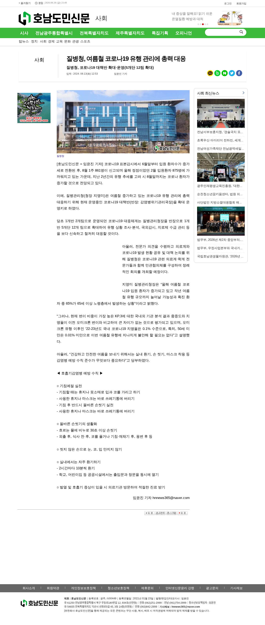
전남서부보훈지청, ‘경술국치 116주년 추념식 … (229, 132)
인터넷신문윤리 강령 (179, 588)
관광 (75, 41)
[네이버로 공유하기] (225, 74)
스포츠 (85, 41)
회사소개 (29, 588)
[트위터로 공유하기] (232, 74)
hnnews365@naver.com (186, 606)
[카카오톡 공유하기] (210, 74)
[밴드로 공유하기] (217, 74)
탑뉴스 (24, 41)
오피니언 (183, 33)
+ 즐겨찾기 (25, 3)
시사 (24, 33)
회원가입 (241, 3)
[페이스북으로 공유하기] (239, 74)
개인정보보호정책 (83, 588)
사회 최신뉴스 (208, 93)
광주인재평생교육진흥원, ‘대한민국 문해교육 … (230, 186)
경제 (51, 41)
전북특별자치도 (94, 33)
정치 (34, 41)
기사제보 (236, 588)
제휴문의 (147, 588)
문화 (67, 41)
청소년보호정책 (118, 588)
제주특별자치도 (130, 33)
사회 (101, 18)
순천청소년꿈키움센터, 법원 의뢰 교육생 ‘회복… (230, 194)
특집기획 (160, 33)
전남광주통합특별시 (54, 33)
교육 (59, 41)
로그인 (228, 3)
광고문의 (212, 588)
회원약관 (53, 588)
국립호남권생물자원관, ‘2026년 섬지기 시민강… (230, 256)
